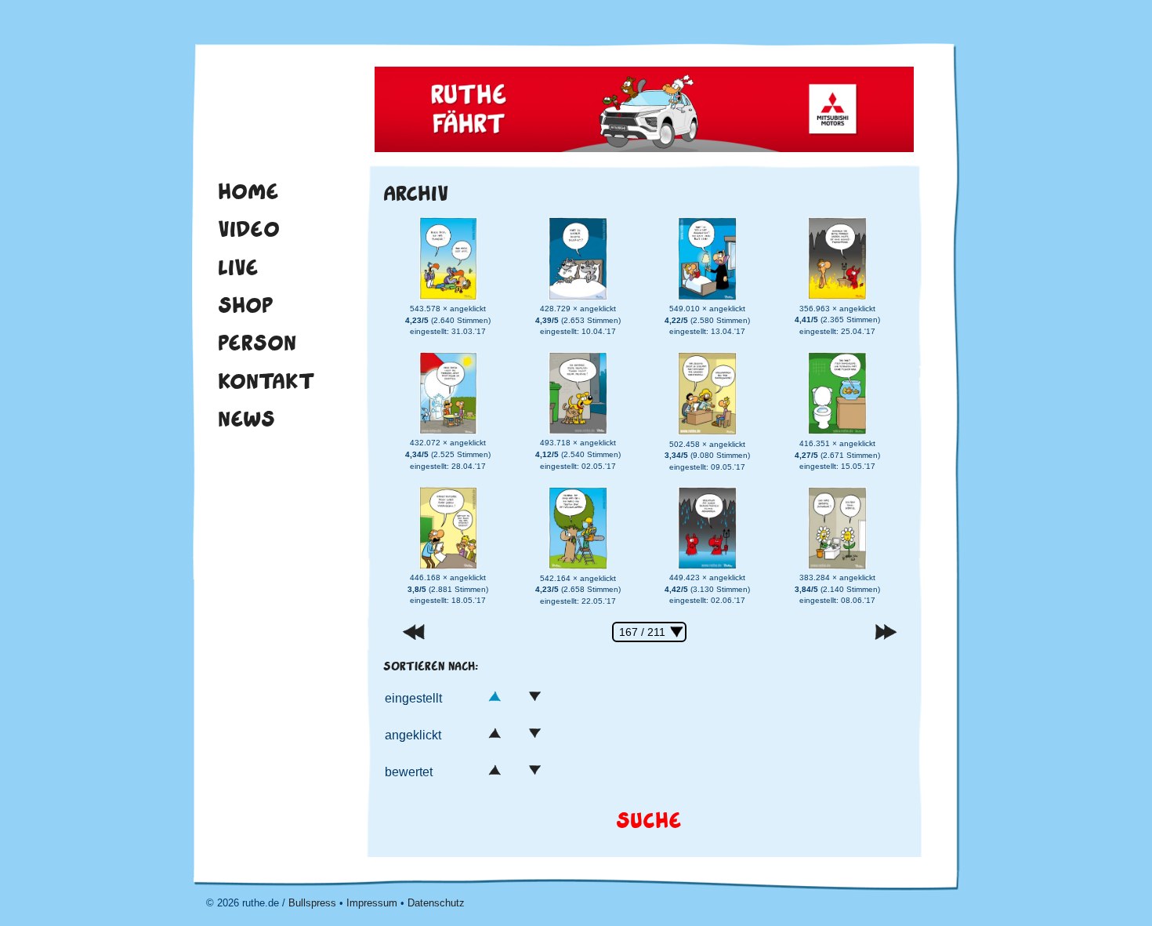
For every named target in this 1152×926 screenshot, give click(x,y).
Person (257, 343)
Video (249, 229)
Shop (246, 305)
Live (238, 267)
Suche (649, 820)
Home (248, 191)
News (246, 419)
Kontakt (266, 381)
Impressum (371, 903)
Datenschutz (436, 903)
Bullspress (312, 903)
